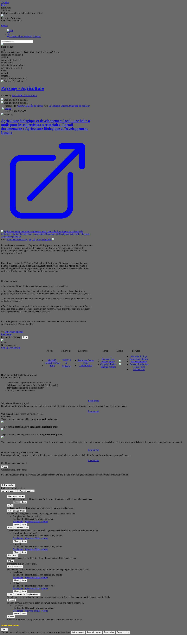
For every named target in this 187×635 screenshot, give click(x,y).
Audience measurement (18, 527)
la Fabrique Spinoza (14, 331)
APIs (10, 505)
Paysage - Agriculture (22, 88)
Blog (52, 365)
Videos (11, 617)
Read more (6, 334)
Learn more (93, 411)
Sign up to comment (10, 347)
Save (4, 629)
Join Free (5, 10)
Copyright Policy (108, 364)
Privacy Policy (108, 361)
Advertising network (16, 511)
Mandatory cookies (16, 496)
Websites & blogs (139, 356)
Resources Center (86, 360)
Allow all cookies (9, 491)
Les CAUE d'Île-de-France (24, 95)
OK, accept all (78, 632)
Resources (6, 7)
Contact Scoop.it (52, 363)
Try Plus (5, 2)
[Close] (2, 464)
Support (11, 600)
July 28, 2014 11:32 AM (40, 239)
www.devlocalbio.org (17, 239)
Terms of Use (108, 359)
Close (4, 467)
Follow (4, 25)
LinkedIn (66, 366)
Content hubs (139, 367)
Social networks (15, 567)
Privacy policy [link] (8, 485)
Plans (3, 5)
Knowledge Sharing (139, 359)
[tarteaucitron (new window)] (10, 627)
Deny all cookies (26, 491)
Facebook (66, 359)
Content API (139, 369)
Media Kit (52, 360)
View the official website (36, 521)
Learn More (93, 400)
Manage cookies (108, 367)
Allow (25, 337)
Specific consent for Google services (23, 594)
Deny (23, 502)
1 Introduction (85, 365)
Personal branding (139, 361)
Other (10, 561)
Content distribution (139, 364)
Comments (12, 555)
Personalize (109, 632)
